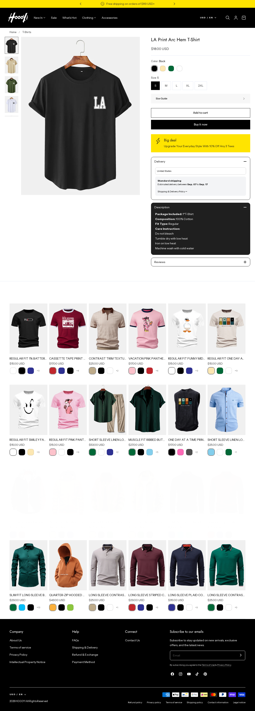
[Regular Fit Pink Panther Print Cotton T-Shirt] (68, 410)
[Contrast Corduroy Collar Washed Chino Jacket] (108, 492)
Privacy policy (154, 702)
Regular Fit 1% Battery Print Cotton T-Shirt (28, 358)
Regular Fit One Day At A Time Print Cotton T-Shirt (226, 358)
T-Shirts (26, 32)
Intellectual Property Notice (27, 662)
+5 (157, 452)
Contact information (218, 702)
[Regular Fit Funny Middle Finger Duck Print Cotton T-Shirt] (187, 328)
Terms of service (20, 647)
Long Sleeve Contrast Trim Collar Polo (108, 595)
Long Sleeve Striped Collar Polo (147, 595)
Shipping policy (195, 702)
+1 (236, 452)
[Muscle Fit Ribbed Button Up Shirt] (147, 410)
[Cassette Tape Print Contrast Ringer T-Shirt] (68, 328)
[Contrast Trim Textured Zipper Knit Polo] (108, 328)
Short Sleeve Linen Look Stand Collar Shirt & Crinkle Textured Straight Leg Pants (108, 440)
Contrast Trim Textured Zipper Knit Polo (108, 358)
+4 (77, 370)
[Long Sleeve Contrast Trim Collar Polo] (108, 565)
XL (188, 85)
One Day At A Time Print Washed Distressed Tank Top (187, 440)
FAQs (75, 640)
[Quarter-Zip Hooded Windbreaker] (68, 565)
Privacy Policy (18, 654)
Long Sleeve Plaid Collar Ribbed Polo (226, 522)
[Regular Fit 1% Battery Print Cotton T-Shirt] (28, 328)
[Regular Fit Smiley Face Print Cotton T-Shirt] (28, 410)
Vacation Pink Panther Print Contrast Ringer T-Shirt (147, 358)
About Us (16, 640)
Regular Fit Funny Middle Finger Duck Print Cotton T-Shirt (187, 358)
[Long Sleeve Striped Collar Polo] (147, 565)
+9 (38, 370)
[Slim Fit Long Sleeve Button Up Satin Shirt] (28, 565)
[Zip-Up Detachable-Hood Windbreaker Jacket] (147, 492)
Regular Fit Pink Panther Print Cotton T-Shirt (68, 440)
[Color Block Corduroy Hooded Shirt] (28, 492)
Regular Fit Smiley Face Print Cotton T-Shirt (28, 440)
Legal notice (239, 702)
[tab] (11, 45)
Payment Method (83, 662)
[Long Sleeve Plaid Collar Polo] (187, 492)
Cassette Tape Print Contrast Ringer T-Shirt (68, 358)
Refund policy (135, 702)
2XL (200, 85)
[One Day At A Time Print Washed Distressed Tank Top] (187, 410)
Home (13, 32)
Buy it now (200, 124)
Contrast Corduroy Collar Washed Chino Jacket (108, 522)
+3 (157, 607)
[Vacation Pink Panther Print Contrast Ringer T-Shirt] (147, 328)
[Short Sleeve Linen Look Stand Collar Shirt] (226, 410)
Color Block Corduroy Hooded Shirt (28, 522)
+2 (117, 370)
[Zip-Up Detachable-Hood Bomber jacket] (68, 492)
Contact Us (132, 640)
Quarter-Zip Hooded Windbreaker (68, 595)
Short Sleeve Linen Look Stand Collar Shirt (226, 440)
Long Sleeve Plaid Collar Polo (187, 522)
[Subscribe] (240, 655)
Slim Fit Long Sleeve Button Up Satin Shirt (28, 595)
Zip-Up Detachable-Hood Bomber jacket (68, 522)
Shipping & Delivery (85, 647)
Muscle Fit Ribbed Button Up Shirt (147, 440)
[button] (227, 17)
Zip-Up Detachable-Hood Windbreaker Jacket (147, 522)
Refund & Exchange (85, 654)
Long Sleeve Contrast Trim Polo (226, 595)
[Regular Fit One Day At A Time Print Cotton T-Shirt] (226, 328)
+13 (38, 607)
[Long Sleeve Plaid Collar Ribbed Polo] (226, 492)
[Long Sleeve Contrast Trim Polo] (226, 565)
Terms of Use (208, 665)
